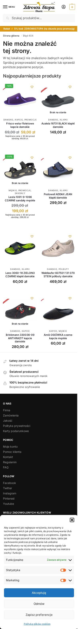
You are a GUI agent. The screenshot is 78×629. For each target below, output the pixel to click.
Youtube (8, 503)
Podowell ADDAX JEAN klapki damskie (58, 196)
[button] (72, 520)
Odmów (39, 604)
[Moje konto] (63, 7)
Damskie (8, 119)
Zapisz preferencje (39, 615)
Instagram (9, 493)
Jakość (7, 420)
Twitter (7, 488)
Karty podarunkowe (16, 431)
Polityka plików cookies (37, 623)
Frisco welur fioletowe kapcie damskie (20, 125)
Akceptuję (39, 593)
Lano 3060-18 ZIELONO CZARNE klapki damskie (20, 274)
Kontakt (8, 457)
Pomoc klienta (12, 451)
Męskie (13, 190)
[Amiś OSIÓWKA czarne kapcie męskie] (58, 310)
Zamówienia (11, 415)
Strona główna (11, 35)
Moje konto (10, 446)
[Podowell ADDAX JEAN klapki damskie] (58, 170)
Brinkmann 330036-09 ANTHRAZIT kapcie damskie (20, 338)
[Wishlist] (32, 87)
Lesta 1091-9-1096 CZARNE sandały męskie (20, 198)
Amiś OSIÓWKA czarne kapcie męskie (58, 336)
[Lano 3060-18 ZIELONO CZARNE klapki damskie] (20, 248)
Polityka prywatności (16, 425)
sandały (20, 193)
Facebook (9, 483)
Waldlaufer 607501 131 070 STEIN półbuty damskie (58, 274)
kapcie (19, 119)
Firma (6, 410)
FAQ (6, 467)
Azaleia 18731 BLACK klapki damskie (58, 125)
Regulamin (10, 462)
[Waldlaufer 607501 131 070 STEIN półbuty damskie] (58, 248)
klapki (64, 119)
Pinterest (9, 498)
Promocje (30, 119)
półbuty (64, 269)
